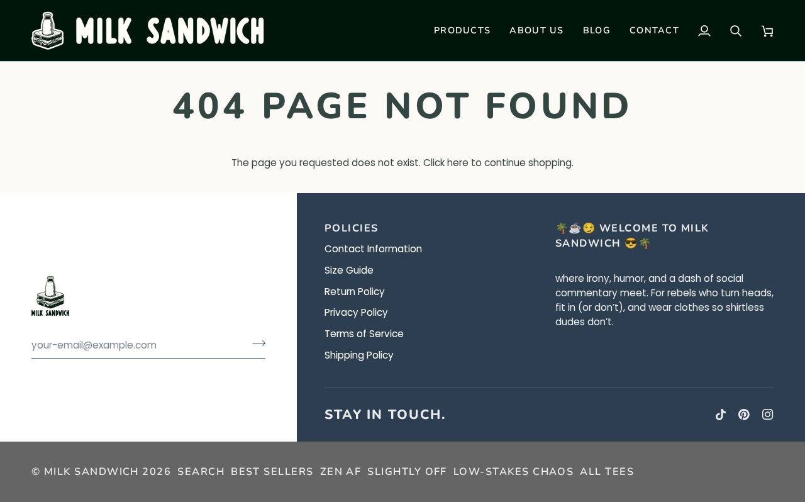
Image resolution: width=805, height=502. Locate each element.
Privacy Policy (356, 312)
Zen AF (341, 472)
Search (201, 472)
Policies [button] (352, 228)
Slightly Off (407, 472)
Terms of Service (364, 333)
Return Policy (355, 291)
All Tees (607, 472)
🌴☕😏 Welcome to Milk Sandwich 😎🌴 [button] (632, 235)
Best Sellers (272, 472)
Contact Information (373, 248)
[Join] (255, 343)
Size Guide (349, 270)
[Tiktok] (721, 414)
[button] (462, 30)
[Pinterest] (744, 414)
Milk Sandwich (91, 472)
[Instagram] (768, 414)
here (458, 162)
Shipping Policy (359, 355)
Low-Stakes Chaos (513, 472)
